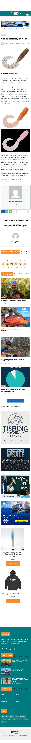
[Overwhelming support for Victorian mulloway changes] (15, 377)
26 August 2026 (6, 303)
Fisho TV (3, 705)
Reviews (18, 705)
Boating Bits (4, 698)
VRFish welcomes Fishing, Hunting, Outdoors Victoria (12, 360)
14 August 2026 (6, 393)
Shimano (4, 721)
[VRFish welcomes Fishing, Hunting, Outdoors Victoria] (15, 347)
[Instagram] (14, 648)
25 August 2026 (6, 333)
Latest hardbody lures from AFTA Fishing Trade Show (20, 679)
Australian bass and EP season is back (13, 300)
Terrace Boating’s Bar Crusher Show (19, 670)
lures (13, 719)
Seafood (26, 719)
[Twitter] (6, 648)
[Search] (28, 12)
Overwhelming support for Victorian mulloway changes (13, 390)
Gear (17, 701)
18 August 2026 (6, 363)
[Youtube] (10, 648)
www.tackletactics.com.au (9, 182)
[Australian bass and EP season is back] (15, 288)
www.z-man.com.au (13, 179)
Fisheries (22, 716)
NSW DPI (19, 719)
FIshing (4, 719)
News (3, 35)
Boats (11, 716)
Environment (20, 698)
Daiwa (16, 716)
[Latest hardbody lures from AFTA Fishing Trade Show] (6, 680)
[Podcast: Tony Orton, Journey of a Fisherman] (15, 317)
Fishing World (9, 43)
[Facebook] (2, 648)
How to (18, 694)
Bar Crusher (5, 716)
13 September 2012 (19, 43)
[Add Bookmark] (28, 211)
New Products (5, 701)
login (7, 406)
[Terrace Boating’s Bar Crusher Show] (6, 671)
